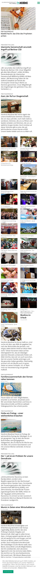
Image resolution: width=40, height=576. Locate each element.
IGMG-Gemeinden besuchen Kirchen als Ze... (8, 149)
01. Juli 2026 (4, 460)
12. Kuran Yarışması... (26, 163)
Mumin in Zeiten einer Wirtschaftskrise (18, 507)
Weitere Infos (22, 568)
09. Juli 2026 (4, 381)
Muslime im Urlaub (25, 316)
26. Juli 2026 (4, 51)
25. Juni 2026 (4, 509)
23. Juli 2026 (4, 98)
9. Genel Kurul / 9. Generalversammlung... (7, 164)
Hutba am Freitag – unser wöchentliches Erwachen (12, 414)
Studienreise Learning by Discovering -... (27, 236)
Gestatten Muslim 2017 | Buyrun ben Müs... (27, 149)
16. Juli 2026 (23, 320)
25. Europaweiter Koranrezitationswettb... (7, 207)
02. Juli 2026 (4, 418)
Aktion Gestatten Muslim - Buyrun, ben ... (27, 266)
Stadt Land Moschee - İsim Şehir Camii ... (27, 251)
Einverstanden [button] (8, 571)
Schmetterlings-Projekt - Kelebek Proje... (7, 280)
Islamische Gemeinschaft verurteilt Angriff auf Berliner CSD (16, 48)
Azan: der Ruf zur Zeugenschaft (14, 96)
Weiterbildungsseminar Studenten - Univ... (7, 192)
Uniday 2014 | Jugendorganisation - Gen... (27, 310)
